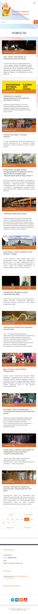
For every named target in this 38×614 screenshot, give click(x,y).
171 (13, 523)
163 (7, 519)
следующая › (10, 527)
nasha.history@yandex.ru (21, 576)
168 (31, 519)
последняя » (28, 527)
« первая (10, 514)
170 (8, 523)
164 (12, 519)
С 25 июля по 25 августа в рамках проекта (15, 63)
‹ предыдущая (27, 514)
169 (4, 523)
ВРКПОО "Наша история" (19, 610)
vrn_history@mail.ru (9, 578)
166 (22, 519)
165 (17, 519)
